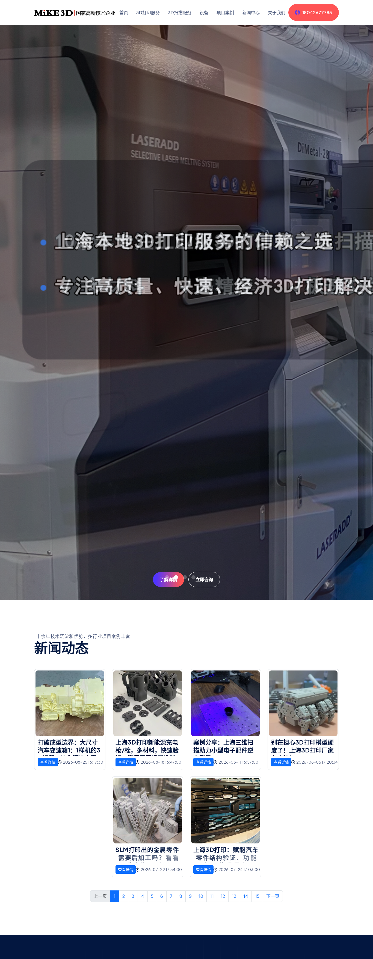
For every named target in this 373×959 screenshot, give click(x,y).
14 (245, 896)
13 (234, 896)
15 (257, 896)
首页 (123, 12)
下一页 (272, 896)
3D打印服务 (148, 12)
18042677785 (317, 12)
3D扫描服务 (179, 12)
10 (201, 896)
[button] (167, 577)
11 (212, 896)
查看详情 (47, 762)
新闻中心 (251, 12)
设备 (204, 12)
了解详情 (168, 579)
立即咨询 (204, 579)
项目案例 (225, 12)
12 (223, 896)
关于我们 (276, 12)
